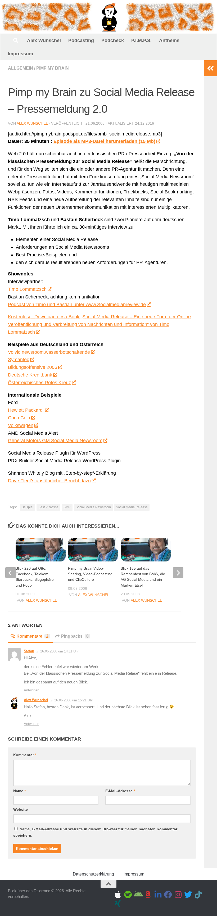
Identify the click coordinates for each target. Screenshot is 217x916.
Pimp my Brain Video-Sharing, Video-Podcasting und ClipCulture (90, 574)
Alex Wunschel (44, 40)
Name (19, 791)
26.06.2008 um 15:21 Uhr (73, 700)
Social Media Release (132, 507)
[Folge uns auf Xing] (118, 903)
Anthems (169, 40)
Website (20, 809)
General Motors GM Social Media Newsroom (55, 440)
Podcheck (112, 40)
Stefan (29, 651)
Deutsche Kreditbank (30, 375)
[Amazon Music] (148, 895)
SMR (67, 507)
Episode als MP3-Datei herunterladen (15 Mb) (104, 141)
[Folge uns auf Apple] (118, 895)
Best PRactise (48, 507)
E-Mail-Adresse (120, 791)
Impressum (20, 53)
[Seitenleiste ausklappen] (210, 68)
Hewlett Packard (26, 410)
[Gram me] (178, 895)
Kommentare (32, 636)
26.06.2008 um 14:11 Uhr (59, 651)
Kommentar (24, 755)
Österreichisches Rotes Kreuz (39, 382)
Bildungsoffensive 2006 (32, 367)
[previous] (10, 572)
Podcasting (81, 40)
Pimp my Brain (52, 68)
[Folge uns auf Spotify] (128, 895)
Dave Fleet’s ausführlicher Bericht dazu (49, 480)
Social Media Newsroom (93, 507)
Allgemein (20, 68)
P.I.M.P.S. (141, 40)
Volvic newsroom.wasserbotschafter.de (49, 352)
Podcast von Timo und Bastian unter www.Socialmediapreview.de (77, 304)
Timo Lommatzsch (27, 289)
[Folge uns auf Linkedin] (158, 895)
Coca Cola (19, 417)
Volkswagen (20, 425)
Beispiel (27, 507)
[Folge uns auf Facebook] (168, 895)
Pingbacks (75, 636)
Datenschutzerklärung (93, 874)
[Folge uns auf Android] (138, 895)
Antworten (31, 690)
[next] (178, 572)
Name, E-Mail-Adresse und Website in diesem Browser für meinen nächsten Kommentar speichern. (95, 832)
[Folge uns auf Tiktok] (198, 895)
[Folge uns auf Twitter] (188, 895)
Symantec (18, 359)
